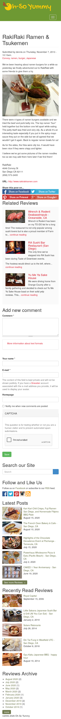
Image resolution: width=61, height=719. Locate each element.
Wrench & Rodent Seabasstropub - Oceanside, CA (39, 214)
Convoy (6, 58)
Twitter (10, 493)
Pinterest (16, 493)
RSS (47, 488)
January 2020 (12, 697)
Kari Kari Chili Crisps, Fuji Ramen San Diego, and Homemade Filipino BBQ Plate (41, 511)
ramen (14, 58)
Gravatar (35, 383)
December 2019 (13, 700)
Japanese (31, 58)
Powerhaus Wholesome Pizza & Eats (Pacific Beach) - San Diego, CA (39, 555)
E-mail (6, 370)
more (6, 712)
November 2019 (13, 703)
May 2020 (10, 688)
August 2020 (11, 679)
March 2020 (11, 691)
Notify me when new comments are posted (26, 406)
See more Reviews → (14, 582)
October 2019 (12, 706)
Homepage (8, 394)
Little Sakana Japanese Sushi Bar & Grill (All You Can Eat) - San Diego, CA (40, 613)
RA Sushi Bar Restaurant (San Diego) (38, 245)
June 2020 (10, 685)
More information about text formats (25, 343)
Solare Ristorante (32, 625)
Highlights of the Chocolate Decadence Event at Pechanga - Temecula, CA (39, 541)
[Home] (27, 6)
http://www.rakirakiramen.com (23, 181)
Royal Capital (30, 595)
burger (22, 58)
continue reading (18, 234)
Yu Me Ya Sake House (37, 276)
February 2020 (12, 694)
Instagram (22, 493)
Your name (8, 358)
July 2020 (10, 682)
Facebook (20, 488)
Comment (8, 315)
